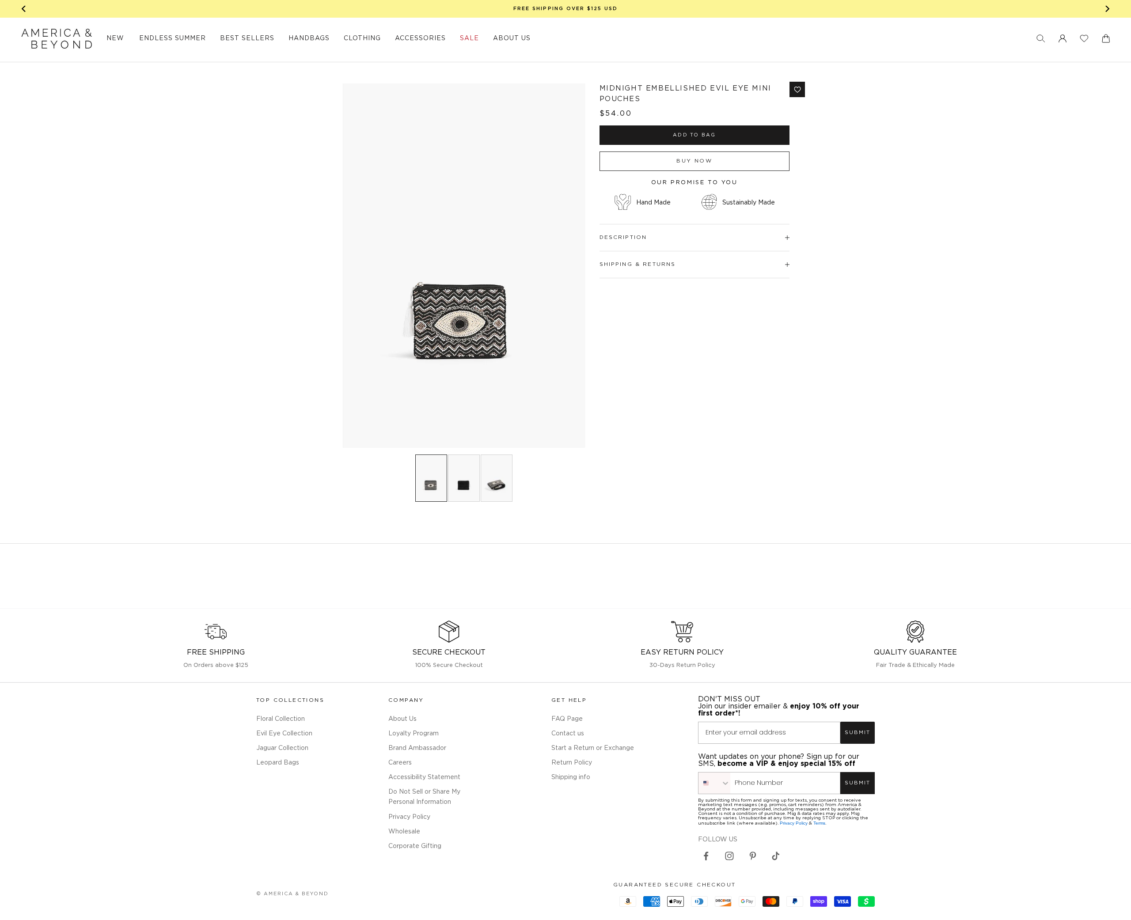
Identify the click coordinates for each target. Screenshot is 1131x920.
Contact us (567, 733)
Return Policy (571, 762)
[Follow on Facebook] (706, 856)
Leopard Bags (277, 762)
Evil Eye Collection (284, 733)
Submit (857, 732)
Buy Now (694, 161)
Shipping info (570, 777)
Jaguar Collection (282, 748)
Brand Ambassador (417, 748)
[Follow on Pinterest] (753, 856)
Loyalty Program (413, 733)
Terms (819, 823)
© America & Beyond (292, 894)
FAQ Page (567, 719)
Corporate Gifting (414, 846)
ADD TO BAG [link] (694, 135)
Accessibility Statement (424, 777)
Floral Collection (280, 719)
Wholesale (404, 831)
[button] (1040, 38)
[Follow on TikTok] (775, 856)
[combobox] (714, 783)
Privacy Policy (409, 817)
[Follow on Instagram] (729, 856)
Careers (400, 762)
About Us (402, 719)
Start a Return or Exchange (592, 748)
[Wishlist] (1084, 38)
